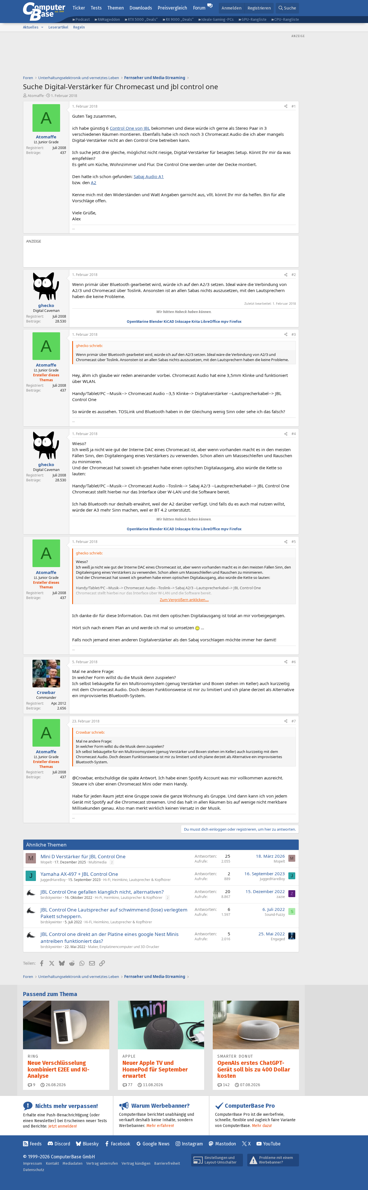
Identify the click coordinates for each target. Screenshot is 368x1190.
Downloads (140, 8)
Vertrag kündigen (136, 1163)
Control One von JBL (130, 128)
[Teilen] (286, 106)
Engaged (278, 939)
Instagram (192, 1144)
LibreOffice (210, 321)
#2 (294, 274)
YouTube (272, 1144)
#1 (294, 106)
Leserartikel (58, 27)
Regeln (79, 27)
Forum (199, 8)
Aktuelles (31, 27)
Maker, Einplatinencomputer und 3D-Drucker (123, 946)
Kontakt (52, 1163)
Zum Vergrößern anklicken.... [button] (184, 599)
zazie (281, 896)
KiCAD (169, 321)
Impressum (32, 1163)
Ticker (78, 8)
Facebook (120, 1144)
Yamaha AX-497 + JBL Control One (79, 874)
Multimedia (98, 862)
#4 (294, 433)
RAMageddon (108, 19)
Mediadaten (73, 1163)
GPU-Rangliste (254, 19)
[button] (42, 27)
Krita (195, 321)
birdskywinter (51, 897)
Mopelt (46, 862)
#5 (294, 541)
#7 (294, 721)
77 (130, 1084)
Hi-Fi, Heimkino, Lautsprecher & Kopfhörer (137, 879)
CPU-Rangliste (286, 19)
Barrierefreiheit (167, 1163)
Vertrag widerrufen (102, 1163)
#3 (294, 334)
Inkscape (183, 321)
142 (226, 1084)
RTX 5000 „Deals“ (143, 19)
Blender (156, 321)
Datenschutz (33, 1170)
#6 (294, 661)
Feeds (36, 1144)
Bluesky (91, 1144)
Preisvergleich (172, 8)
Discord (62, 1144)
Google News (156, 1144)
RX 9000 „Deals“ (179, 19)
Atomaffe (36, 95)
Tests (96, 8)
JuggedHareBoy (53, 879)
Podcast (82, 19)
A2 (93, 182)
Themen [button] (115, 8)
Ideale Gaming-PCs (217, 19)
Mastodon (225, 1144)
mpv (225, 321)
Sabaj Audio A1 (149, 176)
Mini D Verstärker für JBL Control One (83, 856)
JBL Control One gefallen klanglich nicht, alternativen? (102, 891)
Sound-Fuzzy (275, 914)
